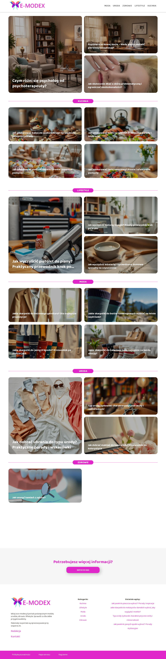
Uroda (116, 5)
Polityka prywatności (21, 654)
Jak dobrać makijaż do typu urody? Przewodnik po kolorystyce (117, 446)
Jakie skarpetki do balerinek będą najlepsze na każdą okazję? (119, 351)
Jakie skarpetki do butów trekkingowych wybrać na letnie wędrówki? (122, 315)
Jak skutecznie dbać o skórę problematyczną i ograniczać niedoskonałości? (115, 85)
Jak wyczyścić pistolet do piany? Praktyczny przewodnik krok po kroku (42, 264)
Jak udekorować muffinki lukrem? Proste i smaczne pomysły (42, 171)
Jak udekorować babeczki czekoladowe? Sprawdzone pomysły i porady (44, 134)
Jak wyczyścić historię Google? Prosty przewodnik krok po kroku (120, 226)
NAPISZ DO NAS (83, 570)
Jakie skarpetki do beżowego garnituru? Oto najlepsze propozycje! (44, 315)
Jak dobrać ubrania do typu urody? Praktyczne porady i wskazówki (44, 444)
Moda (107, 5)
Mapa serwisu (44, 654)
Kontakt (15, 636)
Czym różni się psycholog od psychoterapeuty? (38, 83)
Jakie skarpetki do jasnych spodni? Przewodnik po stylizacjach (41, 351)
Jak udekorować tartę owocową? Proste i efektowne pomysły (119, 171)
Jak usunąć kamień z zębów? (29, 497)
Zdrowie (127, 5)
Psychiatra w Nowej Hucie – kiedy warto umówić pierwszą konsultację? (116, 46)
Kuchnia (152, 5)
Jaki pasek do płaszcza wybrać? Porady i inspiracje (132, 603)
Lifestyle (140, 5)
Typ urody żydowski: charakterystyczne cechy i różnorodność (116, 407)
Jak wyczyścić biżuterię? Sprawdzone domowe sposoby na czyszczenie (115, 266)
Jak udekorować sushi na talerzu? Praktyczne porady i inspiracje (119, 134)
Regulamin (63, 654)
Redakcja (16, 631)
